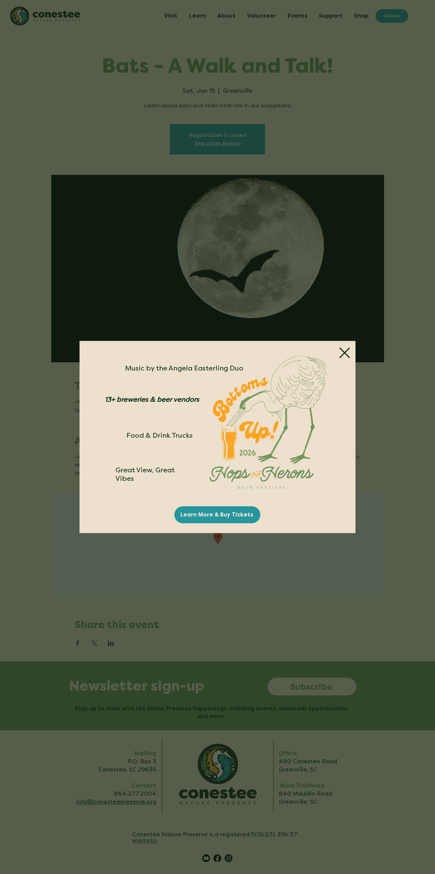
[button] (344, 353)
